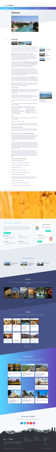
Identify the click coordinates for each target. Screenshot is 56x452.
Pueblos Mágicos (46, 439)
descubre (46, 5)
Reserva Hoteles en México (28, 440)
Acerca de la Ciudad (21, 190)
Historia (44, 440)
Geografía (44, 441)
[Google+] (16, 35)
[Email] (18, 35)
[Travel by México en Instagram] (34, 423)
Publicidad (43, 448)
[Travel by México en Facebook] (21, 423)
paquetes (37, 5)
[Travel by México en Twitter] (24, 423)
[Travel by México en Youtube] (31, 423)
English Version (45, 444)
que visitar (46, 8)
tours (41, 5)
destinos (34, 5)
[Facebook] (12, 35)
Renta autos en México (27, 441)
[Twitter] (14, 35)
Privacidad (47, 448)
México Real (45, 437)
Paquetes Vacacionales (37, 440)
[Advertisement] (45, 76)
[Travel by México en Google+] (28, 423)
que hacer (39, 8)
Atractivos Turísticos (37, 437)
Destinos (11, 190)
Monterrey (6, 8)
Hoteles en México (27, 439)
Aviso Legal (50, 448)
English (50, 5)
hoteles (31, 5)
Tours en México (36, 439)
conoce (43, 5)
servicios (43, 8)
